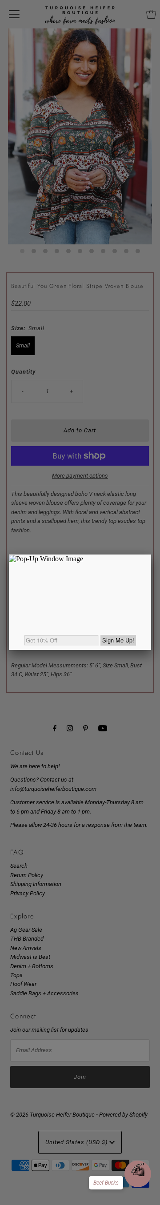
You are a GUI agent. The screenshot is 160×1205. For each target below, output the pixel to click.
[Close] (151, 555)
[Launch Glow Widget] (137, 1174)
